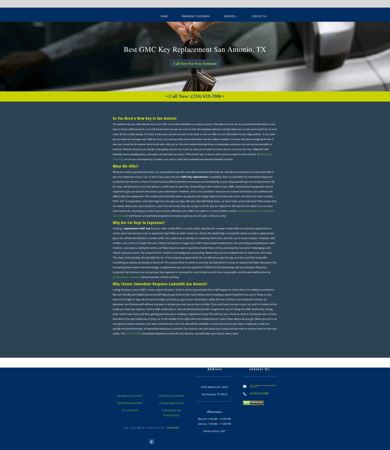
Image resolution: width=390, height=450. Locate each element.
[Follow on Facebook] (151, 441)
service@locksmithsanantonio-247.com (263, 386)
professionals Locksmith (127, 277)
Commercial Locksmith (171, 395)
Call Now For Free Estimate (195, 63)
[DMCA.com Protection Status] (253, 404)
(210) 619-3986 (133, 333)
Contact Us (259, 16)
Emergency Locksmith (196, 16)
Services (229, 16)
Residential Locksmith (129, 403)
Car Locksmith (130, 410)
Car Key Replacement (171, 403)
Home (164, 16)
